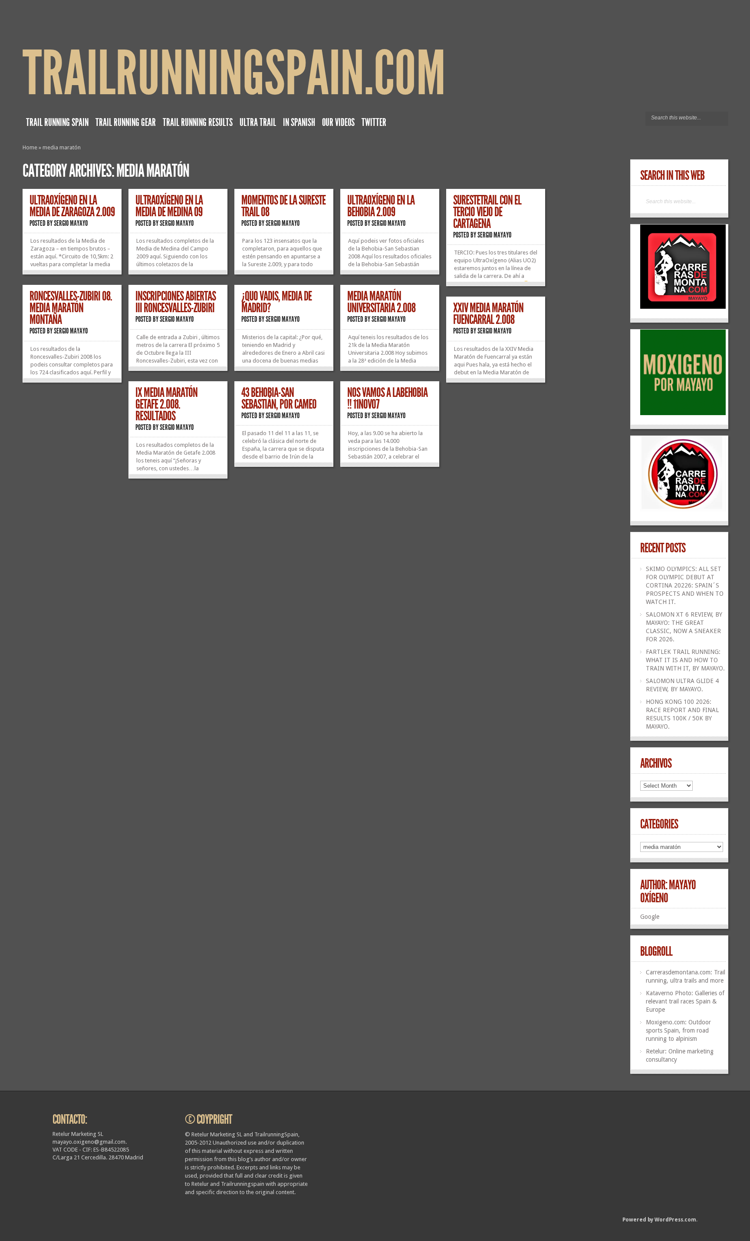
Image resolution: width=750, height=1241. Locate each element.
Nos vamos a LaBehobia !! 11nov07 (387, 398)
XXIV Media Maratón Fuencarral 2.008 (488, 313)
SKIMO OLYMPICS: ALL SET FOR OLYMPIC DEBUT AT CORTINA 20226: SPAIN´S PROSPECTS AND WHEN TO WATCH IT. (685, 585)
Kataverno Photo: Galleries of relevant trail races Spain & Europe (685, 1001)
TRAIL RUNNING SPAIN (57, 122)
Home (30, 147)
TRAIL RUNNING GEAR (125, 122)
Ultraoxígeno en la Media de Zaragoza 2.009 (72, 206)
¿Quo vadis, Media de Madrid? (276, 302)
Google (649, 916)
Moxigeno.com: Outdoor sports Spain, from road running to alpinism (678, 1030)
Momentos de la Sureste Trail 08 (283, 206)
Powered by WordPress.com (659, 1220)
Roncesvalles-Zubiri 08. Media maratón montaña (71, 307)
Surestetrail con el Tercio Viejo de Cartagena (487, 211)
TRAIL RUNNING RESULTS (198, 122)
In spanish (299, 122)
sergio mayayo (71, 223)
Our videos (338, 122)
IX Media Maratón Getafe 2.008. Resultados (166, 404)
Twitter (374, 122)
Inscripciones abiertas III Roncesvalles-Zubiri (175, 302)
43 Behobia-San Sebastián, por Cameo (278, 398)
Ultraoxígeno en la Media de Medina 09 (169, 206)
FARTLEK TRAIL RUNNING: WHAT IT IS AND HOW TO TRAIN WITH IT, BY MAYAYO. (685, 660)
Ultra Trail (258, 122)
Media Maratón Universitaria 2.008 (381, 302)
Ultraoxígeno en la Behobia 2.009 (380, 206)
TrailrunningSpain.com (234, 73)
